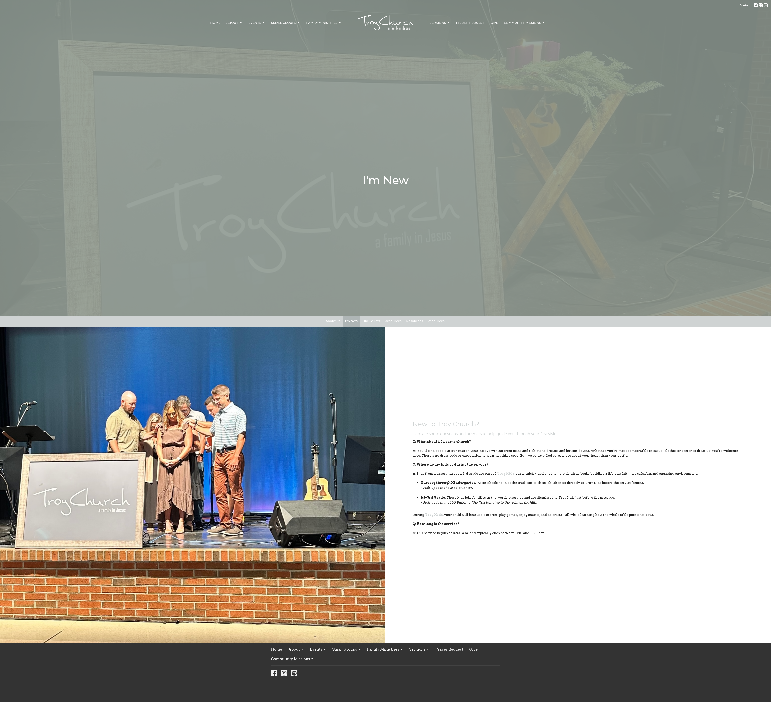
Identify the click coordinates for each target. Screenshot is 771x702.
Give (494, 23)
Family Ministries (321, 23)
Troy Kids (434, 515)
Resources (393, 321)
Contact (745, 5)
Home (215, 23)
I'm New (351, 321)
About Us (333, 321)
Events (254, 23)
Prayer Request (470, 23)
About (232, 23)
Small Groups (283, 23)
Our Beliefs (371, 321)
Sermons (438, 23)
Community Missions (522, 23)
